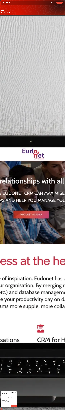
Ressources (37, 2)
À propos (43, 2)
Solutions (29, 2)
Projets (33, 2)
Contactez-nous (59, 2)
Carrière (47, 2)
